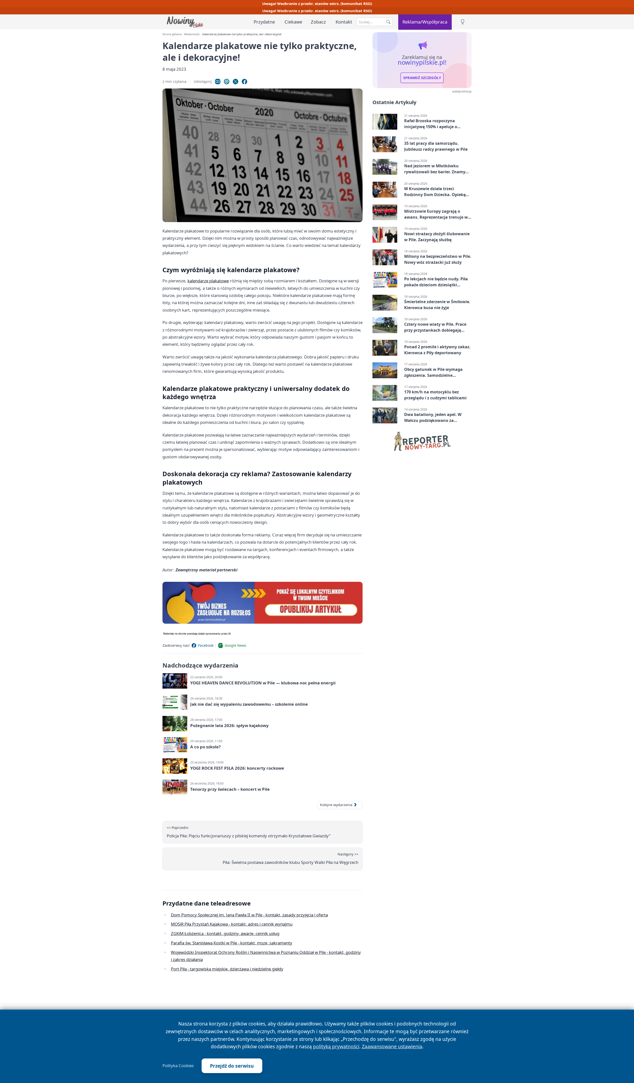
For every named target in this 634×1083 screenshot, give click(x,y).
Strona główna (172, 34)
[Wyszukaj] (388, 22)
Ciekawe (293, 22)
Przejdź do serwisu (232, 1065)
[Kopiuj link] (218, 82)
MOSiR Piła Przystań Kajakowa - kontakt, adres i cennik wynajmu (231, 924)
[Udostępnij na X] (235, 82)
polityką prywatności (336, 1046)
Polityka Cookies (178, 1065)
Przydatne (264, 22)
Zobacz (318, 22)
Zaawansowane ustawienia (392, 1046)
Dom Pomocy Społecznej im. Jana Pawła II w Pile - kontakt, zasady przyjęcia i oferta (249, 915)
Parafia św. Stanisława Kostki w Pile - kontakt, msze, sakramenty (231, 943)
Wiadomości (192, 34)
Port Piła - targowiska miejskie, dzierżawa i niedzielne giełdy (227, 969)
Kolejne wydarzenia (336, 804)
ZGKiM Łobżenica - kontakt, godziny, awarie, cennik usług (225, 933)
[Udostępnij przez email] (227, 82)
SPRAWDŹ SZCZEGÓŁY (422, 77)
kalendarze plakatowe (208, 281)
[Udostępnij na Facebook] (244, 82)
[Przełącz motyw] (463, 22)
